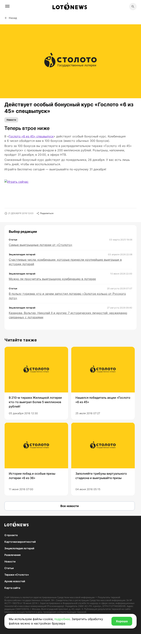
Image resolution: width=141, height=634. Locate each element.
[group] (36, 383)
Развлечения (12, 554)
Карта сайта (12, 587)
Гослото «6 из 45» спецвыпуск (31, 136)
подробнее (62, 619)
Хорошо (122, 621)
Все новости (69, 506)
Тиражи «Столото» (16, 574)
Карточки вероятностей (20, 541)
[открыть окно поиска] (133, 6)
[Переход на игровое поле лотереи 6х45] (23, 186)
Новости (11, 119)
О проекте (11, 535)
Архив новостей (14, 581)
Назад (13, 17)
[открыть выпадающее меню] (7, 6)
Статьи (9, 568)
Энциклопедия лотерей (19, 548)
